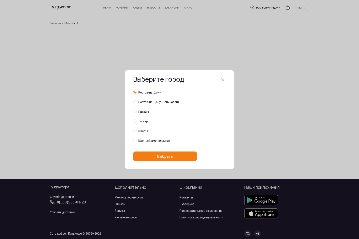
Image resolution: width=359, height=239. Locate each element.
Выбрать (165, 156)
